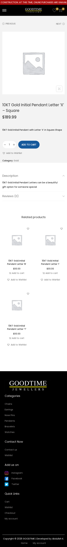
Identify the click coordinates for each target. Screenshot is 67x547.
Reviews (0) (10, 196)
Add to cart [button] (18, 273)
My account (11, 518)
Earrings (9, 409)
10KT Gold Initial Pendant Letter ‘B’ (16, 262)
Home (24, 543)
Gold (16, 160)
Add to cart (29, 144)
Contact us (11, 449)
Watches (9, 432)
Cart (7, 501)
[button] (12, 153)
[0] (54, 10)
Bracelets (10, 426)
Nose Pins (10, 415)
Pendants (10, 420)
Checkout (10, 513)
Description (10, 176)
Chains (8, 404)
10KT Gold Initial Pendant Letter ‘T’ (16, 327)
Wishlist (9, 455)
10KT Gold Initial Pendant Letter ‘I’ (50, 262)
